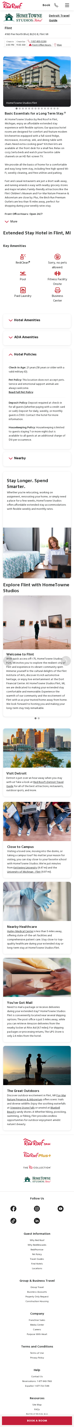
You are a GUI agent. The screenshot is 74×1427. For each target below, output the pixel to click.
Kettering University (25, 868)
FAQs (37, 1410)
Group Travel (37, 1287)
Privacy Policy (37, 1358)
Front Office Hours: (42, 45)
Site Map (37, 1405)
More (13, 221)
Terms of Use (37, 1353)
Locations (37, 1269)
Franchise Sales (37, 1320)
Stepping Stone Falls (22, 1108)
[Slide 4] (26, 108)
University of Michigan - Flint (24, 872)
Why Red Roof (37, 1240)
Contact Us (37, 1377)
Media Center (37, 1325)
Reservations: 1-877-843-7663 (37, 1381)
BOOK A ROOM (37, 1421)
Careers (37, 1330)
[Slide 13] (54, 108)
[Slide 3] (23, 108)
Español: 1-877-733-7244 (37, 1386)
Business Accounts (37, 1292)
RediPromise (37, 1250)
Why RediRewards (37, 1245)
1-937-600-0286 (38, 41)
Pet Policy (37, 1254)
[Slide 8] (39, 108)
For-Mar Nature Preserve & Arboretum (36, 1097)
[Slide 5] (29, 108)
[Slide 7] (36, 108)
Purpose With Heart (37, 1334)
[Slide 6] (32, 108)
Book (46, 5)
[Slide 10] (45, 108)
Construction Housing (37, 1301)
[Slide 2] (20, 108)
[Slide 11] (48, 108)
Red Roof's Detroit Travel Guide (35, 784)
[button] (8, 86)
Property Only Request (37, 1297)
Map (59, 45)
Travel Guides (37, 1259)
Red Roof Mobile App (37, 1414)
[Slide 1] (17, 108)
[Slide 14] (58, 108)
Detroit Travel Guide (59, 18)
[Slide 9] (42, 108)
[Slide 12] (51, 108)
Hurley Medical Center (20, 931)
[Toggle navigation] (67, 5)
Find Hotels (37, 1264)
